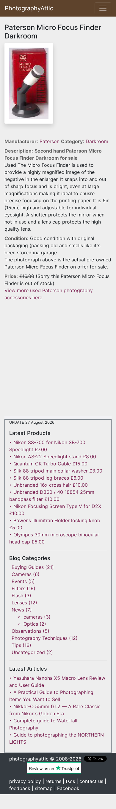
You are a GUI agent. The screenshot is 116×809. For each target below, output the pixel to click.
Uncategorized (28, 652)
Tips (16, 645)
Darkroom (97, 141)
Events (19, 581)
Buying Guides (28, 567)
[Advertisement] (58, 358)
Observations (26, 631)
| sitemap (42, 788)
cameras (33, 617)
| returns (52, 781)
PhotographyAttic (29, 8)
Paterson (50, 141)
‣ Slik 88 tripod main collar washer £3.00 (55, 471)
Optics (30, 624)
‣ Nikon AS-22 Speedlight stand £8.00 (52, 456)
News (18, 610)
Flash (17, 595)
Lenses (19, 603)
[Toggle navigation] (103, 8)
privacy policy (25, 781)
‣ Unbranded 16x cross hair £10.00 (48, 485)
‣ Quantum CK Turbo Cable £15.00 (48, 464)
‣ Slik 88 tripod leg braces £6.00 (46, 478)
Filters (18, 588)
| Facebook (66, 788)
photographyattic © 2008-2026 (45, 759)
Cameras (22, 574)
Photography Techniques (40, 638)
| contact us (89, 781)
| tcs (69, 781)
